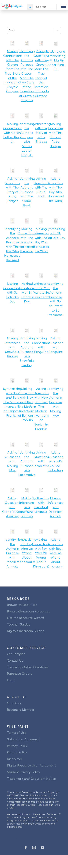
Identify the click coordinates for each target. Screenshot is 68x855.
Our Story (14, 703)
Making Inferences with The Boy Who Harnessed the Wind (41, 240)
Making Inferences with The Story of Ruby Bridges (55, 135)
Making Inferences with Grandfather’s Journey (27, 507)
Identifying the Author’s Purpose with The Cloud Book (27, 192)
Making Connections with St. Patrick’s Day (12, 292)
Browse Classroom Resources (28, 611)
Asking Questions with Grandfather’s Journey (12, 507)
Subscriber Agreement (23, 739)
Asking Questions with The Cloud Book (41, 187)
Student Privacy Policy (23, 772)
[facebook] (25, 848)
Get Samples (16, 654)
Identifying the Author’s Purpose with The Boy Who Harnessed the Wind (12, 245)
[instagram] (34, 848)
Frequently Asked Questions (27, 667)
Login (11, 680)
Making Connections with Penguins (41, 345)
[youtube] (42, 848)
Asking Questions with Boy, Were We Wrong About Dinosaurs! (55, 553)
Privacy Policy (17, 746)
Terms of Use (16, 732)
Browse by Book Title (22, 605)
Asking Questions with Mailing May (12, 461)
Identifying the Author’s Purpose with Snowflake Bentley (27, 352)
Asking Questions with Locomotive (41, 459)
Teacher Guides (18, 624)
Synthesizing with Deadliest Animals (41, 505)
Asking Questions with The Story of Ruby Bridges (12, 190)
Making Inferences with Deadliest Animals (55, 507)
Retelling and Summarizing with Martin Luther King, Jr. (55, 60)
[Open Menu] (63, 6)
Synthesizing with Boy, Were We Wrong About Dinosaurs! (26, 551)
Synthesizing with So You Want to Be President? (41, 290)
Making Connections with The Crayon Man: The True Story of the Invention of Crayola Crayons (12, 71)
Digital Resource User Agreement (31, 765)
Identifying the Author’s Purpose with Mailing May (55, 402)
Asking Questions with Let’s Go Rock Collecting (55, 461)
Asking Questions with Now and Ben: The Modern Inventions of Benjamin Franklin (41, 409)
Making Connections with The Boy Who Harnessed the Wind (27, 240)
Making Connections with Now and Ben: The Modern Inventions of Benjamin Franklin (27, 404)
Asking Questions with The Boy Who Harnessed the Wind (55, 190)
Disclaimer (14, 759)
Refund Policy (17, 752)
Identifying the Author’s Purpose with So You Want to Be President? (55, 299)
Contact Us (15, 660)
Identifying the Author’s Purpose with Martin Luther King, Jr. (27, 139)
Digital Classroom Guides (25, 631)
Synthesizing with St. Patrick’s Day (55, 234)
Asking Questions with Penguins (55, 345)
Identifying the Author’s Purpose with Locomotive (26, 464)
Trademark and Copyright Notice (31, 778)
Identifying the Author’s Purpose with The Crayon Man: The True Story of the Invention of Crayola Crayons (27, 76)
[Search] (30, 7)
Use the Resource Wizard (25, 618)
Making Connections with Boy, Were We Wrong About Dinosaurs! (41, 553)
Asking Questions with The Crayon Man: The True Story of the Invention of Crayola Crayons (41, 74)
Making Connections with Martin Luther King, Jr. (12, 132)
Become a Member (21, 709)
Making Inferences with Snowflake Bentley (12, 347)
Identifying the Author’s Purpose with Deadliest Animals (12, 553)
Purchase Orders (19, 673)
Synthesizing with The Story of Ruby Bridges (41, 132)
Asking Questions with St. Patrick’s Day (26, 292)
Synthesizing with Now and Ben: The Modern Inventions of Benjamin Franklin (12, 402)
